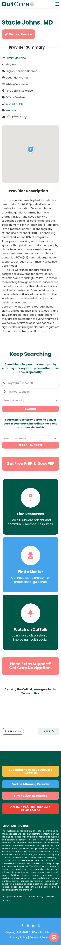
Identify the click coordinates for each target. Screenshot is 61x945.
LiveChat (21, 896)
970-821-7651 (14, 104)
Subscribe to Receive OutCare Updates (30, 771)
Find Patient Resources (30, 796)
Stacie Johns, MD (27, 22)
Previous (14, 731)
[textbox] (30, 400)
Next (47, 731)
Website (11, 110)
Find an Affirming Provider (31, 784)
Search (30, 409)
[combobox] (30, 383)
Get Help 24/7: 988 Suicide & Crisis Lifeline (30, 808)
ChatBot (6, 900)
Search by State (31, 445)
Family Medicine (16, 58)
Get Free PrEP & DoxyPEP (30, 463)
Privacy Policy (18, 937)
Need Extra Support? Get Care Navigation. (30, 666)
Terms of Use (30, 693)
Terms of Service (40, 937)
